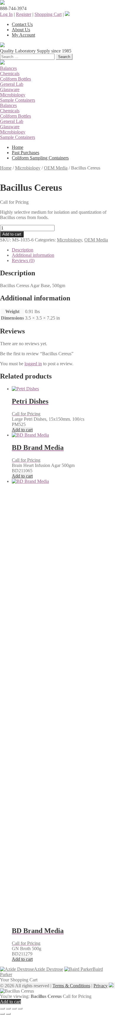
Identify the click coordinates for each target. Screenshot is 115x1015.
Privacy (100, 985)
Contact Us (22, 24)
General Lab (11, 84)
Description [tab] (22, 249)
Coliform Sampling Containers (40, 157)
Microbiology (12, 94)
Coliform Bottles (15, 78)
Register (23, 14)
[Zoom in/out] (2, 1008)
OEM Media (56, 167)
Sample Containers (17, 100)
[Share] (14, 1008)
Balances (8, 68)
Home (17, 147)
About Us (21, 29)
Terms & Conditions (71, 985)
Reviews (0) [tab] (23, 260)
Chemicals (9, 73)
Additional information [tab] (33, 255)
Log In (6, 14)
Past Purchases (25, 152)
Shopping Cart (48, 14)
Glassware (9, 89)
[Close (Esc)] (20, 1008)
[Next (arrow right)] (8, 1014)
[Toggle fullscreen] (8, 1008)
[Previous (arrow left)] (2, 1014)
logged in (33, 363)
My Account (23, 34)
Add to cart (11, 234)
